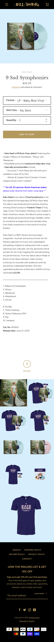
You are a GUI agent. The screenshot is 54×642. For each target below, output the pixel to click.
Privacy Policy (36, 554)
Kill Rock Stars (34, 617)
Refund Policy (17, 554)
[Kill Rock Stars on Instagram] (29, 609)
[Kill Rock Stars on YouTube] (34, 609)
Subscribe (39, 594)
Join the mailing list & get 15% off (27, 569)
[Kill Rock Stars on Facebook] (19, 609)
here (41, 191)
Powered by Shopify (27, 621)
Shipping (16, 87)
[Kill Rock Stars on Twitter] (24, 609)
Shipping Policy (32, 550)
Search (17, 550)
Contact (27, 559)
